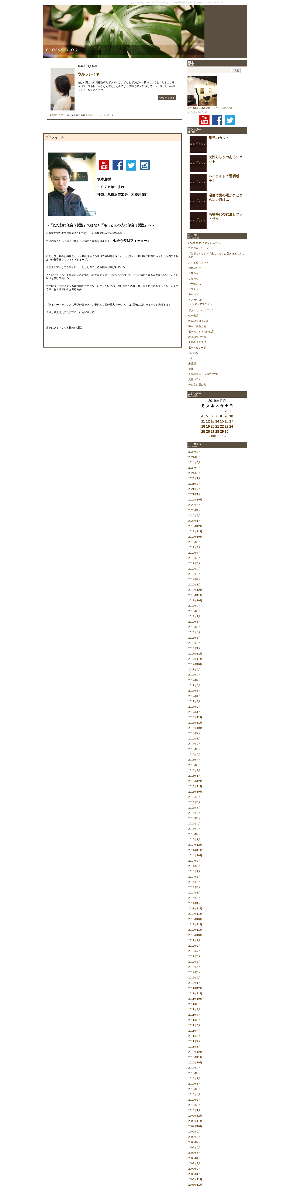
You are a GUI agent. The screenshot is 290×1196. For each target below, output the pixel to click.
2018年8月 (194, 611)
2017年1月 (194, 712)
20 (212, 426)
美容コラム (194, 379)
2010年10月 (195, 1062)
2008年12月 (195, 1179)
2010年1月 (194, 1110)
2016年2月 (194, 770)
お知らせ (193, 273)
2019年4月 (194, 568)
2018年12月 (195, 589)
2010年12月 (195, 1051)
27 (212, 432)
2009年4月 (194, 1158)
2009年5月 (194, 1152)
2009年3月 (194, 1163)
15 (222, 421)
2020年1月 (194, 520)
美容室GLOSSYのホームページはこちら (210, 107)
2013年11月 (195, 913)
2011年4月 (194, 1030)
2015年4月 (194, 823)
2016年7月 (194, 743)
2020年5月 (194, 504)
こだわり (193, 278)
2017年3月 (194, 701)
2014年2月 (194, 897)
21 (217, 426)
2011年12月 (195, 988)
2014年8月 (194, 866)
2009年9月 (194, 1131)
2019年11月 (195, 531)
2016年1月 (194, 775)
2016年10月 (195, 728)
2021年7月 (194, 489)
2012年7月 (194, 951)
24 (231, 426)
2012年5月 (194, 961)
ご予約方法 (194, 283)
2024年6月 (194, 457)
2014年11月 (195, 850)
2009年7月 (194, 1142)
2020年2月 (194, 515)
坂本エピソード (197, 347)
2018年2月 (194, 643)
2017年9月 (194, 669)
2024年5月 (194, 462)
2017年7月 (194, 680)
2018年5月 (194, 627)
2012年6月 (194, 956)
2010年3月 (194, 1099)
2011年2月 (194, 1041)
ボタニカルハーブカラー (202, 310)
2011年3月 (194, 1036)
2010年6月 (194, 1083)
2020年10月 (195, 499)
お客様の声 (194, 267)
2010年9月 (194, 1067)
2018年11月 (195, 595)
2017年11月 (195, 658)
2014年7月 (194, 871)
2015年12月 (195, 781)
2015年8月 (194, 802)
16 (226, 421)
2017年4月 (194, 696)
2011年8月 (194, 1009)
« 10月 (212, 436)
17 (231, 421)
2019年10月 (195, 536)
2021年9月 (194, 483)
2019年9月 (194, 542)
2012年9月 (194, 940)
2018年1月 (194, 648)
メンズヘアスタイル (200, 304)
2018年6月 (194, 621)
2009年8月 (194, 1136)
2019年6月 (194, 558)
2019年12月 (195, 526)
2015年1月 (194, 839)
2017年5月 (194, 690)
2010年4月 (194, 1094)
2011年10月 (195, 998)
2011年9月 (194, 1004)
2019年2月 (194, 579)
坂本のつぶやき (197, 336)
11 (203, 421)
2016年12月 (195, 717)
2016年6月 (194, 749)
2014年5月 (194, 882)
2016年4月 (194, 759)
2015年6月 (194, 812)
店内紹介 (193, 352)
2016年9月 (194, 733)
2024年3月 (194, 473)
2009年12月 (195, 1115)
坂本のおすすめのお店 (201, 331)
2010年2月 (194, 1105)
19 (208, 426)
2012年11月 (195, 929)
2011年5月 (194, 1025)
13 (212, 421)
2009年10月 (195, 1126)
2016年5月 (194, 754)
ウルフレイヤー (90, 74)
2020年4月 (194, 510)
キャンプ (193, 294)
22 (222, 426)
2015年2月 (194, 834)
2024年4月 (194, 467)
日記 (190, 358)
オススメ (193, 289)
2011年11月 (195, 993)
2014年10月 (195, 855)
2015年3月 (194, 828)
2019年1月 (194, 584)
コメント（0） (104, 115)
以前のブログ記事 (198, 320)
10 (231, 416)
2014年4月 (194, 887)
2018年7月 (194, 616)
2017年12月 (195, 653)
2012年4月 (194, 967)
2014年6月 (194, 876)
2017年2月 (194, 706)
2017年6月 (194, 685)
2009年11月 (195, 1121)
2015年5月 (194, 818)
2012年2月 (194, 977)
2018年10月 (195, 600)
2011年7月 (194, 1014)
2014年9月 (194, 860)
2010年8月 (194, 1073)
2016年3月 (194, 765)
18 (203, 426)
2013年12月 (195, 908)
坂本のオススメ (197, 342)
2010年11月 (195, 1057)
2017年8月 (194, 674)
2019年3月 (194, 574)
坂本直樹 (90, 115)
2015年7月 (194, 807)
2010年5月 (194, 1089)
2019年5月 (194, 563)
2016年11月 (195, 722)
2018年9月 (194, 605)
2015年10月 (195, 791)
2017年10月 (195, 664)
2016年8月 (194, 738)
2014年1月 (194, 903)
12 (208, 421)
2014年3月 (194, 892)
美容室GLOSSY (57, 115)
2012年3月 (194, 972)
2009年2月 (194, 1168)
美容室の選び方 (197, 384)
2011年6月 (194, 1020)
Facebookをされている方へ (204, 243)
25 (203, 432)
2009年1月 (194, 1174)
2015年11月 (195, 786)
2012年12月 (195, 924)
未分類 (192, 363)
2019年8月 (194, 547)
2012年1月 (194, 982)
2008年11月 (195, 1184)
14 (217, 421)
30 (226, 432)
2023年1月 (194, 478)
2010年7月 (194, 1078)
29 (222, 432)
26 (208, 432)
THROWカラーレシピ (200, 248)
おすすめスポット (198, 262)
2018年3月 (194, 637)
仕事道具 (193, 315)
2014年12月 (195, 844)
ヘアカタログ (196, 299)
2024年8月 (194, 451)
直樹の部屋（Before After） (204, 374)
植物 (190, 368)
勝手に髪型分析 (197, 326)
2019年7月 (194, 552)
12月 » (222, 436)
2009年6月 (194, 1147)
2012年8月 (194, 945)
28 (217, 432)
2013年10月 (195, 919)
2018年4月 (194, 632)
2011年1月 (194, 1046)
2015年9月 (194, 797)
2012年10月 (195, 935)
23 (226, 426)
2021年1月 (194, 494)
